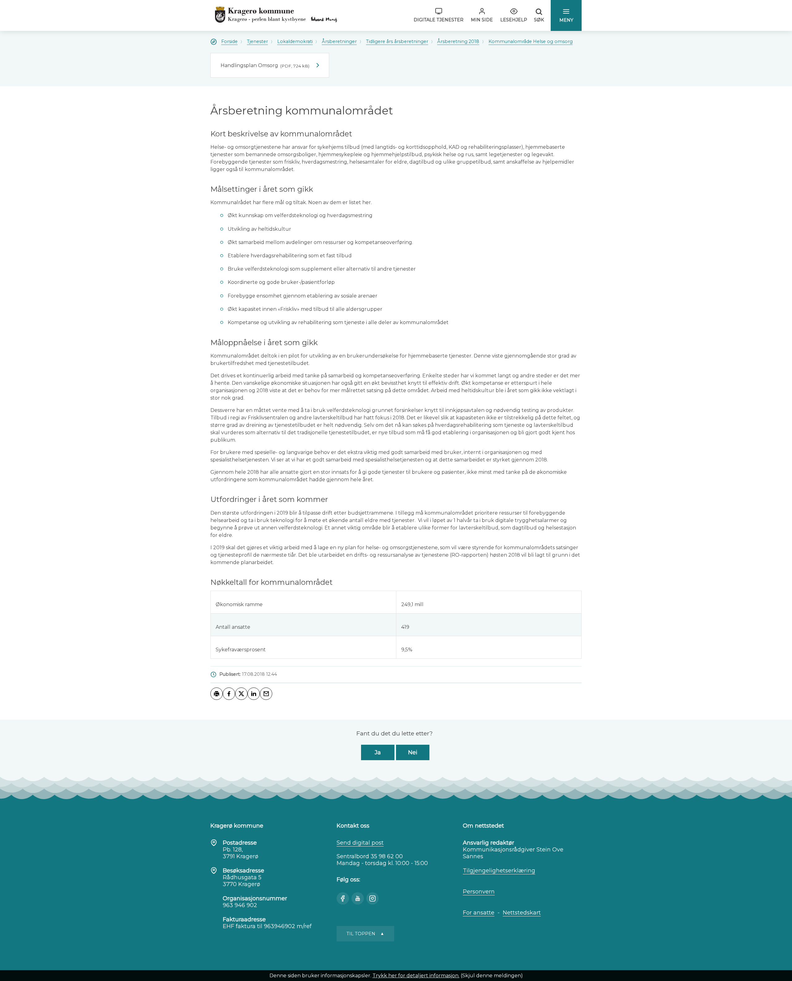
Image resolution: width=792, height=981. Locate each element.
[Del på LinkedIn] (254, 694)
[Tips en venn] (266, 694)
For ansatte (478, 912)
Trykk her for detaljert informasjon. (415, 976)
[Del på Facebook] (229, 694)
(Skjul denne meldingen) (492, 976)
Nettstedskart (522, 912)
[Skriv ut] (216, 694)
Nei (412, 752)
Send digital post (360, 842)
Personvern (479, 891)
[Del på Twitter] (241, 694)
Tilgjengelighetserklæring (499, 870)
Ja (378, 752)
